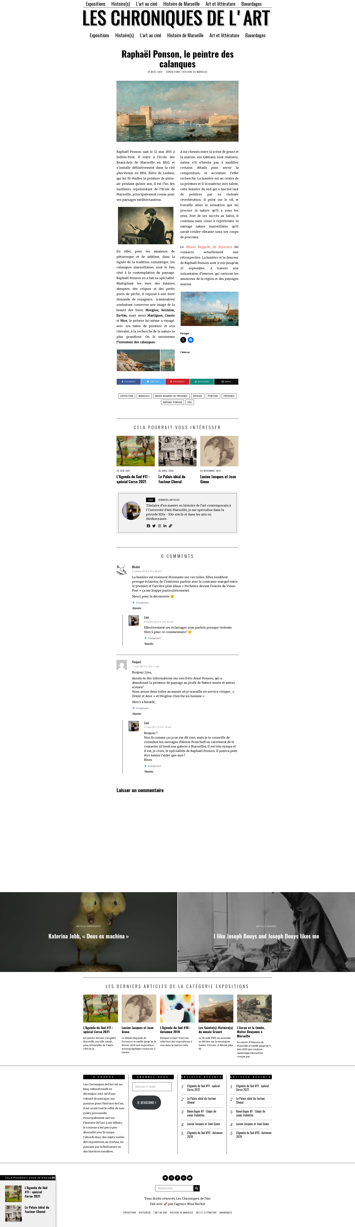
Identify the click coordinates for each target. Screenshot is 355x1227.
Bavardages (251, 3)
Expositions (95, 3)
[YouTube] (189, 1178)
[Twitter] (165, 1178)
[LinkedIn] (183, 1178)
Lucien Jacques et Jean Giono (218, 479)
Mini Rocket (196, 1204)
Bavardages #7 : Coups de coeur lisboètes (201, 1113)
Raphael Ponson (172, 402)
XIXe (189, 402)
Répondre (137, 608)
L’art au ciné (146, 3)
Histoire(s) (120, 3)
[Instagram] (171, 1178)
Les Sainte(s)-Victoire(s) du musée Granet (216, 1029)
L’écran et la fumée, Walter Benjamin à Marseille (251, 1031)
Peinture (213, 395)
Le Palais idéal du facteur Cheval (171, 479)
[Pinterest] (177, 1178)
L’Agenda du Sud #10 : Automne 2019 (175, 1029)
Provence (229, 395)
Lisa (146, 617)
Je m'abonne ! (146, 1102)
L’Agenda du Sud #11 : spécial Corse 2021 (133, 479)
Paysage (197, 395)
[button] (138, 360)
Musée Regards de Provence (209, 247)
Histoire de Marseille (181, 3)
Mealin (136, 566)
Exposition (126, 395)
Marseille (144, 395)
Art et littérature (220, 3)
